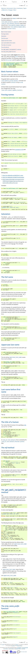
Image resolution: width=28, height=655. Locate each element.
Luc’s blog (23, 648)
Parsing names (5, 34)
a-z (5, 1)
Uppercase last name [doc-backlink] (10, 344)
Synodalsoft (19, 647)
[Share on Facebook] (25, 1)
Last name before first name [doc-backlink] (10, 390)
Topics (14, 1)
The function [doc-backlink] (10, 607)
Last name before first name (8, 43)
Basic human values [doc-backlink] (9, 71)
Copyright (3, 644)
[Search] (1, 1)
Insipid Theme (19, 645)
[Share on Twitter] (27, 1)
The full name (4, 38)
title (25, 425)
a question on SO (19, 149)
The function (8, 51)
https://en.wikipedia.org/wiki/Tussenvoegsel (13, 177)
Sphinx (13, 645)
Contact (16, 644)
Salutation (3, 36)
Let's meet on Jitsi (22, 651)
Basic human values (6, 31)
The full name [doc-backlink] (7, 277)
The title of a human (6, 45)
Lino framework (25, 647)
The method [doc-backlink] (7, 447)
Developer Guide (18, 648)
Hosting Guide (11, 648)
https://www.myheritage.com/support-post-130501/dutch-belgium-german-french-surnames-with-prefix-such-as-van (13, 181)
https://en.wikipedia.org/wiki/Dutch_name (13, 175)
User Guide (6, 648)
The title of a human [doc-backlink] (10, 422)
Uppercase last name (6, 40)
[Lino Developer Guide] (3, 1)
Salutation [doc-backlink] (5, 214)
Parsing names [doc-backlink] (7, 94)
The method (5, 47)
